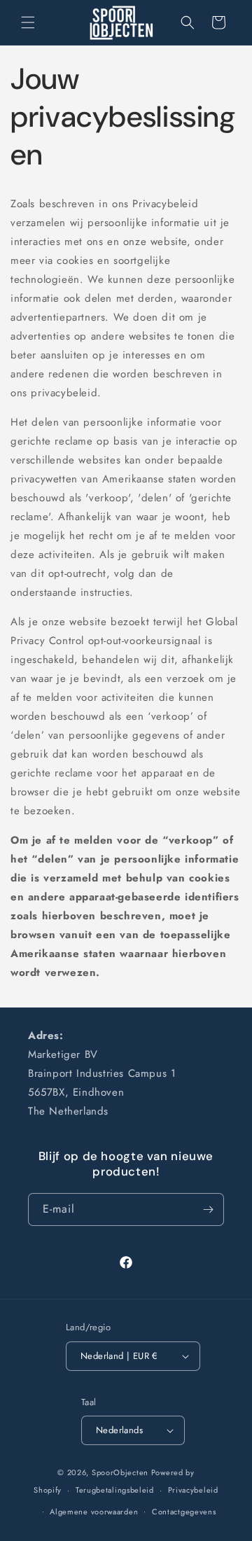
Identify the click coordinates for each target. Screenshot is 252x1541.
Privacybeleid (193, 1489)
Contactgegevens (184, 1511)
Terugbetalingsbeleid (115, 1489)
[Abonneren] (207, 1209)
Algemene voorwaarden (94, 1511)
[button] (28, 22)
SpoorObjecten (120, 1472)
